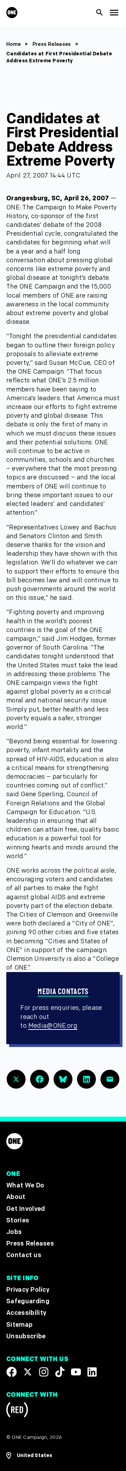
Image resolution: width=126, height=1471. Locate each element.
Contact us (23, 1255)
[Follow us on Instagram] (43, 1372)
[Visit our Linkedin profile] (92, 1372)
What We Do (25, 1185)
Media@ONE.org (52, 1025)
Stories (17, 1220)
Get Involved (25, 1209)
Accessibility (26, 1313)
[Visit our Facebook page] (11, 1372)
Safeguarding (27, 1301)
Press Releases (52, 44)
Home (13, 44)
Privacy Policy (27, 1289)
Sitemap (19, 1324)
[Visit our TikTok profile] (60, 1372)
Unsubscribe (26, 1336)
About (16, 1197)
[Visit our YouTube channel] (76, 1372)
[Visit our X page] (27, 1372)
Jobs (14, 1232)
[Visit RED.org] (17, 1411)
